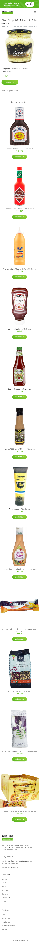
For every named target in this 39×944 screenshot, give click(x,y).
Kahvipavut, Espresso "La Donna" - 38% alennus (19, 751)
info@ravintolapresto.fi (10, 868)
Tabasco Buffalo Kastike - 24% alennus (19, 209)
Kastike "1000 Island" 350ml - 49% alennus (19, 449)
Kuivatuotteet (15, 69)
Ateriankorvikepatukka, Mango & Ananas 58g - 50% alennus (19, 630)
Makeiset (5, 894)
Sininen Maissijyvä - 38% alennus (19, 691)
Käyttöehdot (6, 922)
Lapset (4, 887)
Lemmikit (5, 890)
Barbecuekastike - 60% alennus (19, 329)
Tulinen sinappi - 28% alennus (19, 509)
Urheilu (4, 901)
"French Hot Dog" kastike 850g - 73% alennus (19, 269)
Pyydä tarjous (30, 4)
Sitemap (4, 929)
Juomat (4, 879)
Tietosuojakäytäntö (8, 926)
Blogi (3, 915)
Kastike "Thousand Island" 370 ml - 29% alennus (19, 569)
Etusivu (4, 26)
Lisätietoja (10, 82)
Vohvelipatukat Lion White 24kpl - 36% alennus (19, 811)
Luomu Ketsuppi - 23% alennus (19, 389)
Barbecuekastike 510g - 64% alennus (19, 149)
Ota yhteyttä (6, 918)
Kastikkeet (24, 69)
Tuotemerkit (6, 898)
